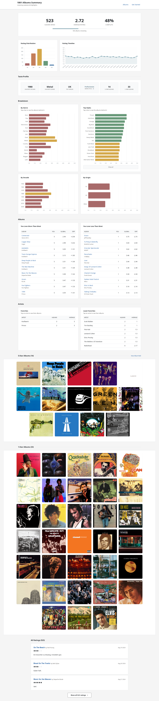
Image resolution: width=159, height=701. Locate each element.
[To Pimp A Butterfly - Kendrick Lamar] (28, 541)
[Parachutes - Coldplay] (130, 567)
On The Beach (39, 647)
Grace (86, 235)
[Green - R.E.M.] (105, 399)
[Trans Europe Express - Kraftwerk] (79, 399)
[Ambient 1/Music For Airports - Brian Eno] (28, 490)
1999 (23, 292)
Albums (125, 5)
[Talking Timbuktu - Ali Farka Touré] (130, 490)
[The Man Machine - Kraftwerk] (79, 373)
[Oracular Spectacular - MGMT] (54, 490)
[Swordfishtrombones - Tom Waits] (130, 516)
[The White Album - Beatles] (130, 373)
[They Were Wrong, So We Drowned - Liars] (105, 592)
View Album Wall (136, 356)
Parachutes (88, 254)
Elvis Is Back (88, 285)
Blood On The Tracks (42, 663)
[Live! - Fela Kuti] (54, 541)
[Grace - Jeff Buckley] (79, 516)
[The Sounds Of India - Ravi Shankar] (105, 465)
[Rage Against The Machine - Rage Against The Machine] (118, 424)
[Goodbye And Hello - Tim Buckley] (54, 516)
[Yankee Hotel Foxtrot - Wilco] (28, 592)
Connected (25, 235)
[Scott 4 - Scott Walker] (54, 567)
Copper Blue (26, 242)
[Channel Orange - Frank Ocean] (79, 541)
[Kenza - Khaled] (79, 490)
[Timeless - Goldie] (54, 465)
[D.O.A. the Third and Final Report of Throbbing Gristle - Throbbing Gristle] (105, 567)
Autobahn (25, 248)
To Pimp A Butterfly (91, 242)
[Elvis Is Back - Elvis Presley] (105, 618)
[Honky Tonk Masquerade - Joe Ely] (105, 516)
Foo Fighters (26, 285)
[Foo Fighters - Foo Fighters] (41, 424)
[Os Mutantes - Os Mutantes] (105, 490)
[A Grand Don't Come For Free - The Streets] (130, 541)
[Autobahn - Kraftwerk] (67, 424)
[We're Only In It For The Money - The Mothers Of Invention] (54, 618)
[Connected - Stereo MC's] (92, 424)
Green (24, 279)
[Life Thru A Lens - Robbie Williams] (79, 592)
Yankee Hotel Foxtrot (91, 279)
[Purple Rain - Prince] (130, 399)
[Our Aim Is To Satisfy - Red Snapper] (28, 567)
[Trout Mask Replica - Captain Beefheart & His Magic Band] (28, 465)
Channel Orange (90, 273)
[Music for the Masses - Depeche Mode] (28, 373)
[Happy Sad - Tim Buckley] (130, 592)
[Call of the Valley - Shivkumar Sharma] (79, 618)
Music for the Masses (29, 273)
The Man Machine (28, 267)
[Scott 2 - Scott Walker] (28, 516)
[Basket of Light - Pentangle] (79, 567)
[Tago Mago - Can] (130, 465)
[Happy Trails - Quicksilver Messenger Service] (79, 465)
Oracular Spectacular (91, 248)
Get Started (136, 5)
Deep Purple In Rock (29, 260)
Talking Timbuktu (90, 292)
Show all (110, 167)
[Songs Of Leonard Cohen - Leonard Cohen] (105, 541)
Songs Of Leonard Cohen (92, 267)
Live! (85, 260)
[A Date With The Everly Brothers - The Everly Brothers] (54, 592)
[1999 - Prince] (105, 373)
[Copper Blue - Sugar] (54, 399)
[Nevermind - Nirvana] (28, 399)
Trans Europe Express (29, 254)
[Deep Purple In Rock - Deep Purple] (54, 373)
